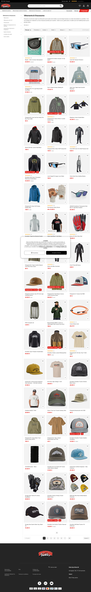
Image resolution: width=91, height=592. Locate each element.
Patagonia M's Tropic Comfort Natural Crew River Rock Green (34, 265)
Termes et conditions (23, 574)
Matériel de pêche (6, 10)
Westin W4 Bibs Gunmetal (53, 266)
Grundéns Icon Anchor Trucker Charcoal (56, 524)
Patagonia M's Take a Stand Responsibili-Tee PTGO (54, 438)
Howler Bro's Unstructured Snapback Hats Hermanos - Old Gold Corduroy (33, 382)
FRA (6, 1)
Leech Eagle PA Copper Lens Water (55, 176)
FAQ (19, 569)
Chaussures (6, 22)
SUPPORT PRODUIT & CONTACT (10, 575)
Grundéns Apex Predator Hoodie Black (34, 351)
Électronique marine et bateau (20, 10)
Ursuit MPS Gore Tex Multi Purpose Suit (79, 148)
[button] (79, 1)
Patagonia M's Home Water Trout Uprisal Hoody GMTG (32, 438)
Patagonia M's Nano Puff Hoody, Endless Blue (32, 207)
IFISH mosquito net (29, 322)
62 (69, 538)
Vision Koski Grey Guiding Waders (78, 176)
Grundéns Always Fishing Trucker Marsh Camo (55, 496)
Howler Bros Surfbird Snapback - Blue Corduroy (79, 467)
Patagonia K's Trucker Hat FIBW (77, 293)
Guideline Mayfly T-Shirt (30, 410)
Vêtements (6, 17)
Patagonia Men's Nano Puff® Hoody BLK (56, 148)
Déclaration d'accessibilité (8, 570)
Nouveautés (69, 10)
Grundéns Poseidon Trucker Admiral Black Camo (78, 382)
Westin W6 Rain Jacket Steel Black (33, 147)
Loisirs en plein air (47, 10)
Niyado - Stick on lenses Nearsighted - (34, 59)
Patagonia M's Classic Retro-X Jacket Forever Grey (56, 119)
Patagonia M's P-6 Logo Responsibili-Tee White (34, 89)
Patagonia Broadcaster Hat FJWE (77, 410)
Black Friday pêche (73, 577)
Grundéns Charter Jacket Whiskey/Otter (56, 352)
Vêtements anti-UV (8, 20)
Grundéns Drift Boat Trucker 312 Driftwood (77, 525)
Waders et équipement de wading (10, 25)
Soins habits (6, 36)
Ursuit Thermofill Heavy (75, 265)
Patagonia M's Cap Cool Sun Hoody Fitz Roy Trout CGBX (34, 118)
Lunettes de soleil (8, 34)
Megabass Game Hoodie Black (77, 117)
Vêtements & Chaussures (35, 10)
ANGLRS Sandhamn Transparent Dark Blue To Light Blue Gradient (78, 207)
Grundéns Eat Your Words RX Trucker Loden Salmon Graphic (56, 467)
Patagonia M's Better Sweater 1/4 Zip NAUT (56, 59)
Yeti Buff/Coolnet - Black (30, 466)
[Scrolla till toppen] (57, 532)
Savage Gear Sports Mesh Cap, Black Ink (34, 525)
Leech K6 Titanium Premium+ (76, 59)
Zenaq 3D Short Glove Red (76, 236)
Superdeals (85, 10)
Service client (65, 1)
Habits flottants (7, 32)
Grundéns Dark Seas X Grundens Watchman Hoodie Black (32, 178)
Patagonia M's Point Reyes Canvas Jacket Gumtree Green (55, 294)
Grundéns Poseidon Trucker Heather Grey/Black (78, 438)
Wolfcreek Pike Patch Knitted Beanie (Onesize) (78, 496)
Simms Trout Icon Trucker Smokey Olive (56, 410)
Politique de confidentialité (36, 570)
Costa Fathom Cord (74, 324)
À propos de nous (37, 574)
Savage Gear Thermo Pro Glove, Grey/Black (32, 496)
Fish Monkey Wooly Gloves (53, 207)
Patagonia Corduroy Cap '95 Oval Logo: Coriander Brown (34, 294)
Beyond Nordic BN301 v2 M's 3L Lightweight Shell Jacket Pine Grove (55, 323)
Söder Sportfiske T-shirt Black (54, 236)
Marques (76, 10)
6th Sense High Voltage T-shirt (54, 381)
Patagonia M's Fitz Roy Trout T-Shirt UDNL (78, 353)
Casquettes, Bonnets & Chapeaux (9, 29)
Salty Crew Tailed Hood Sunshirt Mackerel (77, 88)
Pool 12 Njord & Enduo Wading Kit (55, 87)
